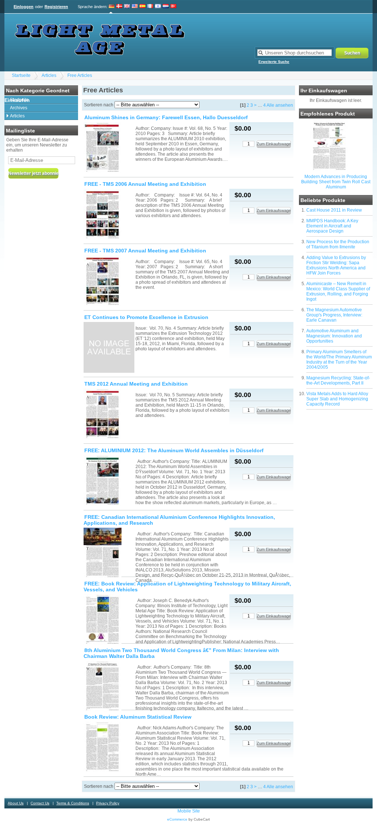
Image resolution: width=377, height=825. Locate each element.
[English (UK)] (127, 6)
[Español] (142, 6)
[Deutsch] (112, 6)
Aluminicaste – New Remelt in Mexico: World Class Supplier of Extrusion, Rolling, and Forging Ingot (338, 291)
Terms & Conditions (72, 803)
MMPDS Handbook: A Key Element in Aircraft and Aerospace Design (332, 226)
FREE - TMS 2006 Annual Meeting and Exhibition (145, 184)
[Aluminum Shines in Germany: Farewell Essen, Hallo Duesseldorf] (109, 148)
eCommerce (177, 819)
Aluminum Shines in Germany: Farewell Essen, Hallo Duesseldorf (166, 117)
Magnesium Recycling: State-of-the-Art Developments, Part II (338, 380)
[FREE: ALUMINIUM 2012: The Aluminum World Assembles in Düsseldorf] (109, 481)
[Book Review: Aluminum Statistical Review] (109, 747)
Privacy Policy (107, 803)
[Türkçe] (173, 6)
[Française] (150, 6)
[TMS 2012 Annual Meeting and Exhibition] (109, 414)
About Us (16, 803)
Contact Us (40, 803)
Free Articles (79, 75)
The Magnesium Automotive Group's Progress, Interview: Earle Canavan (334, 315)
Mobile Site (188, 811)
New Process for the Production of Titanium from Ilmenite (337, 244)
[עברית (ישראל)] (158, 6)
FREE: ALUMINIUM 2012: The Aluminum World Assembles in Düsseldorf (174, 450)
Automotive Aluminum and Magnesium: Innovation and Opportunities (334, 336)
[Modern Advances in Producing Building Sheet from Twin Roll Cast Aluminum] (329, 169)
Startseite (21, 75)
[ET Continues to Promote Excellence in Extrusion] (109, 348)
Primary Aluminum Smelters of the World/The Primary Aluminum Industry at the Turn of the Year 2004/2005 (339, 359)
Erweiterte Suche (273, 62)
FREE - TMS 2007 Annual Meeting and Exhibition (145, 251)
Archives (18, 107)
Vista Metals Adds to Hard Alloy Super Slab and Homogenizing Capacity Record (337, 399)
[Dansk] (119, 6)
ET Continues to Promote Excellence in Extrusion (146, 317)
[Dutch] (165, 6)
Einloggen (24, 6)
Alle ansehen (280, 105)
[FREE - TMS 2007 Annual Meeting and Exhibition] (109, 281)
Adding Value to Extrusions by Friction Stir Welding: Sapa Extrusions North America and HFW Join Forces (336, 265)
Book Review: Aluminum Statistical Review (137, 717)
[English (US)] (134, 6)
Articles (49, 75)
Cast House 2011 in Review (334, 210)
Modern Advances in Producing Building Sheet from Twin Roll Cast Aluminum (335, 182)
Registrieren (56, 6)
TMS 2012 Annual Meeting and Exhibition (136, 384)
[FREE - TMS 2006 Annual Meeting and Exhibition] (109, 215)
